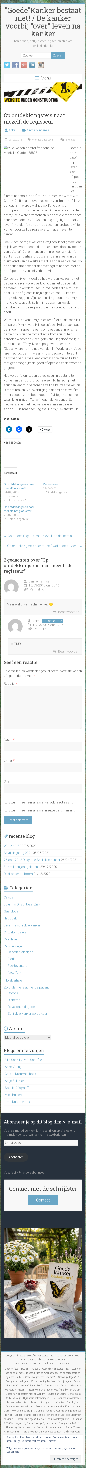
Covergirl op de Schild (69, 1423)
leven (34, 139)
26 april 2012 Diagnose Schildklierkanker (32, 860)
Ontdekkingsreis (38, 130)
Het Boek (10, 918)
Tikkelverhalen (14, 980)
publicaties (58, 1402)
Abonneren (16, 1157)
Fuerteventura (17, 966)
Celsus (8, 897)
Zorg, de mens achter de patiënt (26, 987)
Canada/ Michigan (20, 952)
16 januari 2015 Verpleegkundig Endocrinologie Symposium (43, 1421)
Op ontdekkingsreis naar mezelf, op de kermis (38, 536)
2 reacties (70, 139)
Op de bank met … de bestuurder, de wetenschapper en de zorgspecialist (43, 1373)
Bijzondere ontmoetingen (36, 1398)
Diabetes (14, 1000)
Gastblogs (11, 911)
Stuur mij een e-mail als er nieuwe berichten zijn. (42, 810)
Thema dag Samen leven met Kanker (25, 1427)
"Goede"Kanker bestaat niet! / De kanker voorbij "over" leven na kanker (43, 21)
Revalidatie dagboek (22, 1007)
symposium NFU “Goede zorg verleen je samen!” (30, 1377)
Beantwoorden (68, 612)
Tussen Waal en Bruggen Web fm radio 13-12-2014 (54, 1389)
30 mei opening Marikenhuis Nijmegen (50, 1381)
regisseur (49, 139)
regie (40, 139)
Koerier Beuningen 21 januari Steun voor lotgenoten (42, 1419)
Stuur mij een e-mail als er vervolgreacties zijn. (41, 802)
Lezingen (76, 1368)
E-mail (9, 760)
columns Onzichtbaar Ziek (22, 904)
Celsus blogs (51, 1385)
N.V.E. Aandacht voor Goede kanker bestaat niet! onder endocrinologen (44, 1400)
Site (6, 781)
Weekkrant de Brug (22, 1410)
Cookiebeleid (12, 1451)
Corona (13, 993)
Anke (12, 130)
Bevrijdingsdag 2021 (18, 853)
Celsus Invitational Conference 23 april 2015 (42, 1383)
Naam (9, 739)
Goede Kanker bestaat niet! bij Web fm (25, 1394)
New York (14, 972)
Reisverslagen (13, 946)
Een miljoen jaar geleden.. (21, 867)
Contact (43, 1200)
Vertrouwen (50, 484)
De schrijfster (12, 1368)
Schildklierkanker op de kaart (28, 1013)
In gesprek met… (54, 1427)
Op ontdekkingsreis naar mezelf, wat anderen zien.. (44, 546)
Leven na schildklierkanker (22, 925)
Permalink (37, 589)
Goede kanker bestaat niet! (55, 1368)
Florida (12, 959)
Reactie (10, 683)
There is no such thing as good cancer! (41, 1431)
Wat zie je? (11, 846)
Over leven (11, 939)
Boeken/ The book (30, 1368)
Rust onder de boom (18, 874)
